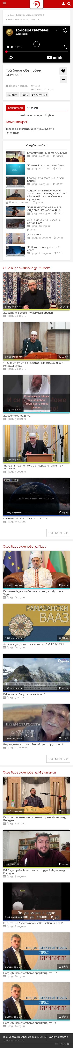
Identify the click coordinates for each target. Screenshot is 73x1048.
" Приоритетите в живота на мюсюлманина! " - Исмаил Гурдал (33, 364)
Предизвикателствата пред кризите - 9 (29, 1022)
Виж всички (56, 533)
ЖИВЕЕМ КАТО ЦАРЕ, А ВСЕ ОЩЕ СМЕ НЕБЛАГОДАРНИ (44, 209)
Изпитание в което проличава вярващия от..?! (33, 923)
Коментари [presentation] (15, 107)
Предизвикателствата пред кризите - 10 (30, 973)
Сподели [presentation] (32, 107)
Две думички (35, 234)
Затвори (61, 1044)
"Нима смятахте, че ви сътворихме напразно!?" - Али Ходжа (34, 467)
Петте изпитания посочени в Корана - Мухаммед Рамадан (34, 819)
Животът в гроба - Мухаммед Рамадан (28, 312)
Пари (24, 94)
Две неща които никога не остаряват (44, 221)
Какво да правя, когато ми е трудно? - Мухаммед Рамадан (34, 872)
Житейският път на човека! (45, 165)
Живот (12, 94)
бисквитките (15, 1040)
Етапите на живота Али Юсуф (47, 152)
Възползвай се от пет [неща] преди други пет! (33, 744)
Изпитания (39, 94)
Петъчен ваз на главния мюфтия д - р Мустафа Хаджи (33, 593)
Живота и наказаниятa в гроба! (43, 248)
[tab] (15, 108)
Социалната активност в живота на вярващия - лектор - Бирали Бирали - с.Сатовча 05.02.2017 (46, 195)
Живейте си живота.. (17, 415)
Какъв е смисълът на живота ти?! (25, 518)
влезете (23, 128)
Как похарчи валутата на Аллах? (24, 694)
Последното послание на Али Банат (45, 179)
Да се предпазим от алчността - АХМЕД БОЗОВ (33, 644)
